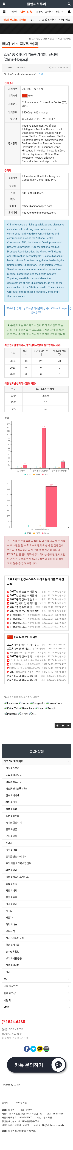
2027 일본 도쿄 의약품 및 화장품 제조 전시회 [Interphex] (40, 591)
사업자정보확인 (44, 1117)
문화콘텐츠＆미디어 (15, 856)
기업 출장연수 (47, 19)
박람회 (7, 1000)
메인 (14, 11)
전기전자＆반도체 (14, 937)
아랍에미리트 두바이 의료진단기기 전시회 (32, 615)
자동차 (8, 917)
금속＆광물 (11, 849)
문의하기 (6, 1102)
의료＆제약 (12, 697)
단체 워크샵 (10, 993)
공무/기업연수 (44, 11)
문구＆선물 (11, 829)
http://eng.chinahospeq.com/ (24, 74)
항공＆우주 (11, 897)
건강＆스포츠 (25, 697)
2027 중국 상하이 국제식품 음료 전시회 (31, 656)
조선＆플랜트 (12, 815)
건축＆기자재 (12, 795)
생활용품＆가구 (13, 781)
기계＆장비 (11, 904)
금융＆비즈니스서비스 (17, 876)
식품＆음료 (11, 808)
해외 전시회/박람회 (15, 19)
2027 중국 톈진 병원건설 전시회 (24, 648)
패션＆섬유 (11, 870)
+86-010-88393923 (33, 192)
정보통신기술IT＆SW (16, 788)
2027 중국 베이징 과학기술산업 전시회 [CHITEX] (35, 652)
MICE (6, 1007)
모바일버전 (21, 1102)
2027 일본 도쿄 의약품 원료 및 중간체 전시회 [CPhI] (37, 595)
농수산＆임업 (12, 951)
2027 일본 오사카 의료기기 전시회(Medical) (33, 611)
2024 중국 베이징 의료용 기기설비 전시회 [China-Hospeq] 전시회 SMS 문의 (37, 310)
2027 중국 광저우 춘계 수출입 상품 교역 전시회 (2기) (37, 664)
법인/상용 (26, 11)
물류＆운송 (11, 883)
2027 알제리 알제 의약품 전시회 (27, 603)
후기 (32, 19)
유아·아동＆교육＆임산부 (18, 863)
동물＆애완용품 (13, 775)
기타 (7, 971)
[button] (57, 725)
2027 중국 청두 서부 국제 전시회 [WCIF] (30, 660)
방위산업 (10, 931)
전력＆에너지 (12, 965)
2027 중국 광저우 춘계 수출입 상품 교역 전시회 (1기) (37, 668)
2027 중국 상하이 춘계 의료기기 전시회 (31, 599)
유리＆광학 (11, 836)
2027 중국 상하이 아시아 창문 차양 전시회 (30, 644)
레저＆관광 (11, 802)
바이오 (36, 697)
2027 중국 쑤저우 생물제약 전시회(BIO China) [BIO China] (41, 607)
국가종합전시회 (13, 822)
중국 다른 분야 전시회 (25, 637)
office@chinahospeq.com (37, 206)
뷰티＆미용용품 (13, 958)
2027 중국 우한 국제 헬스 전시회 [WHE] (31, 672)
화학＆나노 (11, 924)
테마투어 (61, 11)
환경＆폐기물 (12, 944)
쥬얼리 (8, 842)
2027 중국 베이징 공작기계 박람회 (26, 676)
